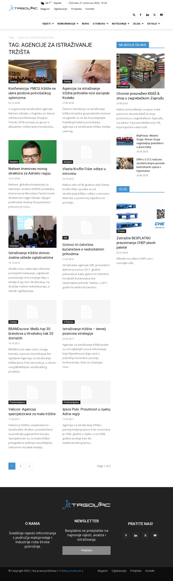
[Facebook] (140, 15)
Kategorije (119, 23)
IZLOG (123, 189)
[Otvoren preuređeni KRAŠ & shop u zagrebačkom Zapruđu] (140, 71)
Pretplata (76, 8)
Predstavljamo (17, 402)
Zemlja (13, 81)
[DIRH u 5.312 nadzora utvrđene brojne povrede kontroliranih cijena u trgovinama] (124, 163)
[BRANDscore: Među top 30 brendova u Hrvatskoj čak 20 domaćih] (32, 312)
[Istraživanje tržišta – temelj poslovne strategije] (86, 312)
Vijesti (46, 23)
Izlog (137, 23)
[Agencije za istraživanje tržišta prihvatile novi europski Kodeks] (86, 71)
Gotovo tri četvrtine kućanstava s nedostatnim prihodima (83, 249)
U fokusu (99, 23)
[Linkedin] (147, 15)
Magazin (45, 8)
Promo (121, 231)
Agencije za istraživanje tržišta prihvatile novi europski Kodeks (85, 93)
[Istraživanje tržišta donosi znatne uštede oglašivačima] (32, 232)
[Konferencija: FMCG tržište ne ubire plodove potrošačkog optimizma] (32, 71)
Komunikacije (66, 23)
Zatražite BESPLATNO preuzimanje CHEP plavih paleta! (135, 242)
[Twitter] (154, 15)
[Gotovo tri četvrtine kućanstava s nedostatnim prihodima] (86, 228)
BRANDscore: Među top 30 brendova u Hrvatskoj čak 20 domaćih (30, 333)
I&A (65, 237)
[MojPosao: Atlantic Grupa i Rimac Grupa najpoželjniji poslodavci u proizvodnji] (124, 139)
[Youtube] (161, 15)
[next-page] (29, 466)
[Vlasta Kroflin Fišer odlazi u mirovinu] (86, 152)
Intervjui (14, 245)
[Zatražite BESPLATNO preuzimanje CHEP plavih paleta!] (140, 215)
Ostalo (152, 23)
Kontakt (90, 8)
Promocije (123, 86)
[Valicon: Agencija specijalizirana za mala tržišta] (32, 392)
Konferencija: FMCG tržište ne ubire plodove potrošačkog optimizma (32, 93)
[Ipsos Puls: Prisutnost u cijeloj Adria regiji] (86, 392)
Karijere (14, 161)
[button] (134, 14)
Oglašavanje (60, 8)
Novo (85, 23)
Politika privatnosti (70, 571)
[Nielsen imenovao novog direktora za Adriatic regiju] (32, 152)
